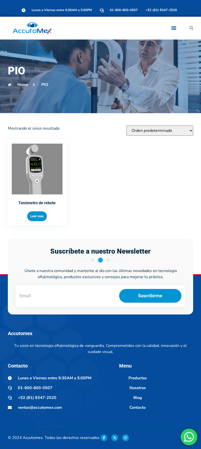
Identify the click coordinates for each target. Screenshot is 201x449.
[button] (174, 28)
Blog (137, 397)
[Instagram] (125, 437)
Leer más (37, 216)
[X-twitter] (114, 437)
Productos (137, 378)
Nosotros (137, 388)
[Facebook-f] (103, 437)
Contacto (137, 407)
